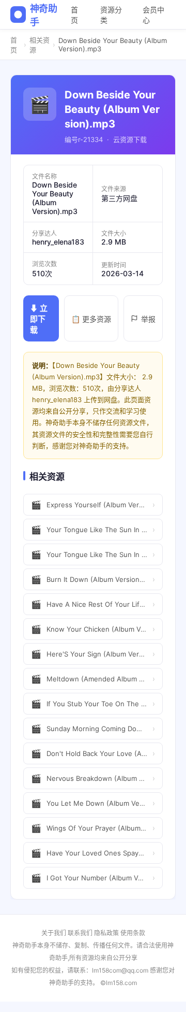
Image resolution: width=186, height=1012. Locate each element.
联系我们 (80, 933)
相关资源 (39, 45)
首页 (74, 14)
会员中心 (153, 14)
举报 (148, 319)
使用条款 (132, 933)
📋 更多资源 (91, 319)
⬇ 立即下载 (39, 319)
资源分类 (111, 14)
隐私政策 (106, 933)
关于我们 (53, 933)
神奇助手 (43, 15)
